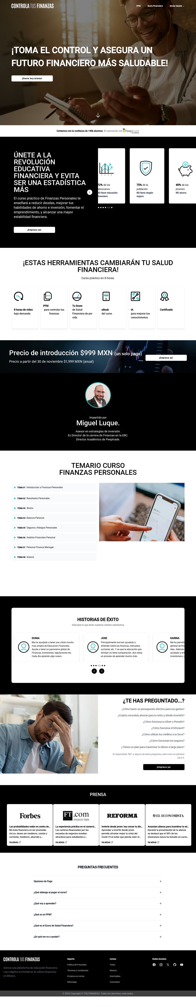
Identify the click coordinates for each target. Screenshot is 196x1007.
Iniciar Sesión (177, 6)
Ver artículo (13, 842)
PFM (138, 6)
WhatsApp (72, 982)
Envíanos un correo (75, 976)
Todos (112, 965)
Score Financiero (155, 6)
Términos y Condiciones (77, 970)
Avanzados (115, 982)
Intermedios (115, 976)
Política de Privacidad (76, 965)
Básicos (113, 970)
